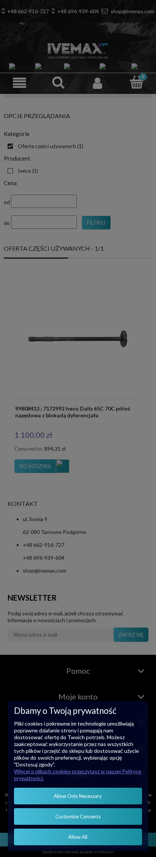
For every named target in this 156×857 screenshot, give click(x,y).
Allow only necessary (78, 796)
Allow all (77, 837)
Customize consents (78, 816)
